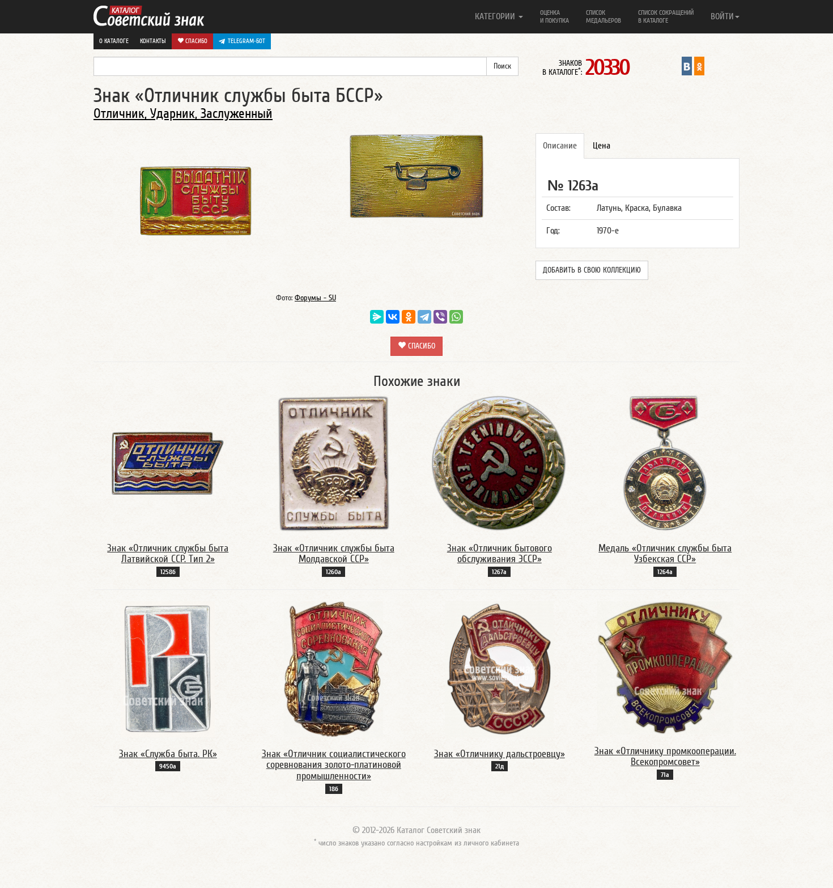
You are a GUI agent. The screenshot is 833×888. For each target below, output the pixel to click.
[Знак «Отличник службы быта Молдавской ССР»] (333, 463)
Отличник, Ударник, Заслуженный (183, 113)
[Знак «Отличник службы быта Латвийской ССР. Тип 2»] (167, 463)
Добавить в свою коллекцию (592, 270)
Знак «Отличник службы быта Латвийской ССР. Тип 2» (167, 554)
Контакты (153, 41)
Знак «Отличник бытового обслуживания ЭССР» (499, 554)
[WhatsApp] (456, 317)
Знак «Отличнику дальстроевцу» (499, 754)
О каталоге (114, 41)
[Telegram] (424, 317)
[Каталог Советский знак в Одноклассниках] (699, 66)
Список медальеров (603, 16)
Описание (560, 146)
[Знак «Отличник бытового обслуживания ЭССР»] (499, 463)
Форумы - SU (315, 298)
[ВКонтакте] (393, 317)
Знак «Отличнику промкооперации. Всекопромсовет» (665, 756)
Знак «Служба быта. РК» (168, 754)
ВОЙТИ (722, 16)
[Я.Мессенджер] (377, 317)
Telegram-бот (246, 41)
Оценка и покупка (554, 16)
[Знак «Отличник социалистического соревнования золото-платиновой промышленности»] (333, 669)
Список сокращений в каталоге (666, 16)
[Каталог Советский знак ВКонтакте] (687, 66)
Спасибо (195, 41)
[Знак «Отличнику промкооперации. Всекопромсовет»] (665, 667)
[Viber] (440, 317)
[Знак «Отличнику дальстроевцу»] (499, 669)
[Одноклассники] (408, 317)
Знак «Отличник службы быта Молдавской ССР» (333, 554)
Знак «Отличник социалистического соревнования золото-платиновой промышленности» (334, 765)
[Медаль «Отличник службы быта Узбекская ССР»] (665, 463)
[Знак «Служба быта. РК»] (168, 669)
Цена (601, 146)
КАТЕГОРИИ (496, 16)
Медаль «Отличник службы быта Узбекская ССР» (665, 554)
